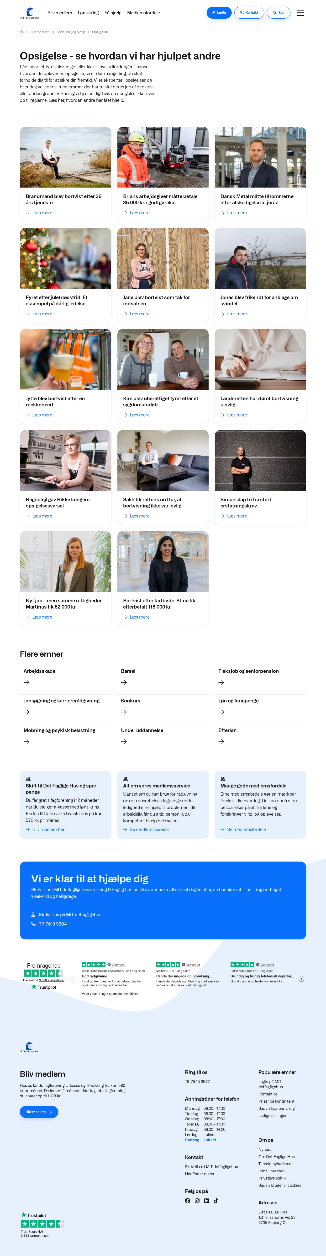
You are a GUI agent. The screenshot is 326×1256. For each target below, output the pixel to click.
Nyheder (266, 1149)
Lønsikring (88, 12)
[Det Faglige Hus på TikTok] (216, 1200)
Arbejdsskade (39, 671)
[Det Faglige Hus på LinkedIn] (206, 1200)
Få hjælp (113, 12)
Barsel (128, 671)
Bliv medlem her (48, 829)
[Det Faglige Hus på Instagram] (197, 1200)
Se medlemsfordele (246, 829)
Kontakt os (268, 1094)
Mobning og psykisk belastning (59, 730)
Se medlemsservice (149, 829)
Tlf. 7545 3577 (197, 1081)
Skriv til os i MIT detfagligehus (211, 1166)
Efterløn (227, 730)
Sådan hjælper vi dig (276, 1108)
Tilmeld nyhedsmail (275, 1164)
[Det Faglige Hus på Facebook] (187, 1200)
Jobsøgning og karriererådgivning (62, 701)
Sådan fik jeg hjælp (71, 32)
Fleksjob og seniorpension (248, 671)
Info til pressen (271, 1171)
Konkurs (130, 701)
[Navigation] (300, 12)
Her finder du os (199, 1174)
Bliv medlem (59, 12)
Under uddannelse (142, 730)
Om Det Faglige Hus (276, 1156)
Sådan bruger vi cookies (279, 1185)
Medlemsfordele (143, 12)
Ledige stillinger (272, 1115)
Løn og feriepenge (238, 701)
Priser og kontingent (276, 1101)
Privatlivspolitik (272, 1178)
